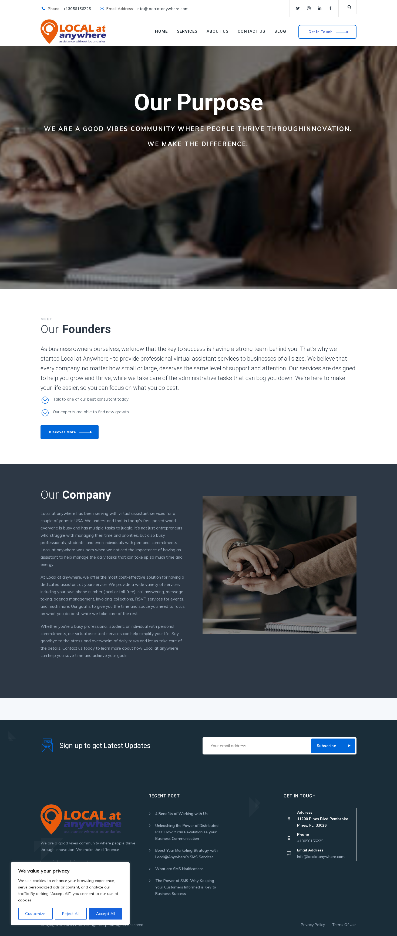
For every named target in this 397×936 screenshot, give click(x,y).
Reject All (71, 913)
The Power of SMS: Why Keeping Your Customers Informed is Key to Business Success (185, 887)
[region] (70, 893)
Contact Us (251, 31)
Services (187, 31)
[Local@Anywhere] (73, 31)
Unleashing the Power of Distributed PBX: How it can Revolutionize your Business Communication (186, 832)
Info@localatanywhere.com (321, 856)
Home (161, 31)
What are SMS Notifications (179, 868)
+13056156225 (77, 8)
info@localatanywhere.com (163, 8)
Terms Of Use (344, 924)
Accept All (105, 913)
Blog (280, 31)
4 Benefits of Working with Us (181, 813)
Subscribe (326, 746)
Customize (35, 913)
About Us (217, 31)
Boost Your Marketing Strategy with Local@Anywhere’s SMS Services (186, 853)
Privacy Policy (313, 924)
